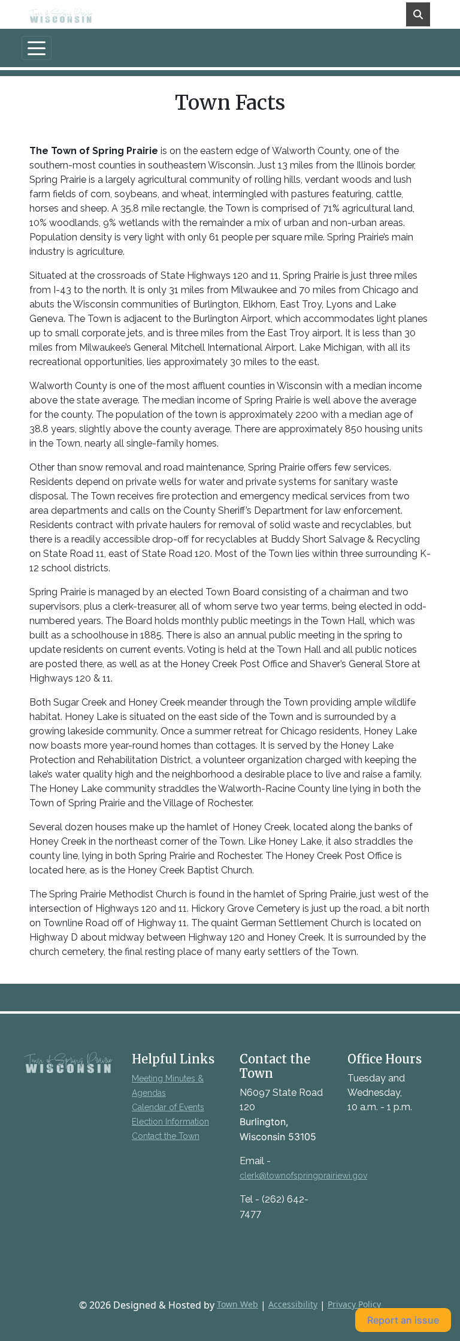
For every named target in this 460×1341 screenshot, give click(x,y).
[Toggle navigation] (37, 48)
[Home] (69, 14)
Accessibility (292, 1304)
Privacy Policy (354, 1304)
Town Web (237, 1304)
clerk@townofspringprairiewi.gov (303, 1175)
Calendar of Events (168, 1107)
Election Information (170, 1121)
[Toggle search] (418, 14)
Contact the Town (165, 1136)
